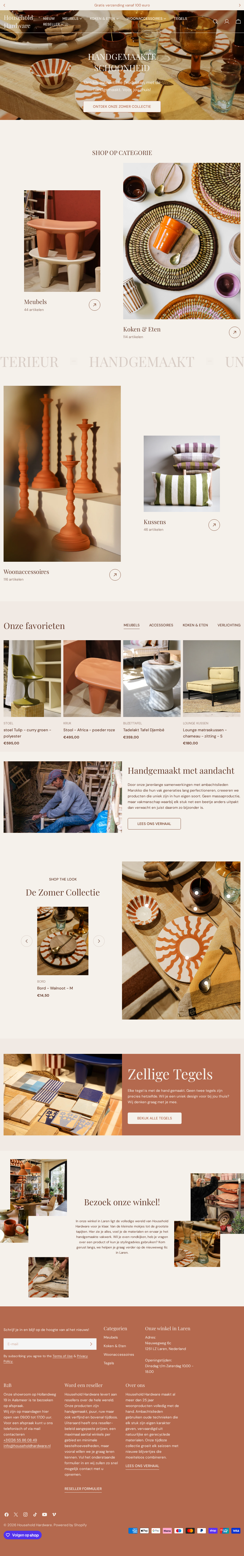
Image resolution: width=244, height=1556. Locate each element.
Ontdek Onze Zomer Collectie (122, 106)
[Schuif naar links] (26, 941)
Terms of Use (63, 1356)
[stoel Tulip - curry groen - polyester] (32, 678)
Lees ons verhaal (154, 823)
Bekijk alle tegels (154, 1118)
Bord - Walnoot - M (55, 988)
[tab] (132, 625)
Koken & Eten (115, 1346)
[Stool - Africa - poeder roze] (92, 678)
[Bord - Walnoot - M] (62, 941)
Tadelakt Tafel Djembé (143, 729)
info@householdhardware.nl (27, 1445)
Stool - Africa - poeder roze (89, 729)
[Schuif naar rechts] (99, 941)
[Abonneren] (91, 1344)
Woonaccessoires (119, 1354)
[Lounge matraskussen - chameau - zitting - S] (211, 678)
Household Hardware (18, 21)
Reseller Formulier (83, 1488)
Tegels (109, 1363)
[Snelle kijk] (54, 650)
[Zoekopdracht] (215, 21)
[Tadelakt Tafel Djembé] (152, 678)
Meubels (111, 1337)
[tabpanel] (122, 693)
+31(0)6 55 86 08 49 (20, 1440)
